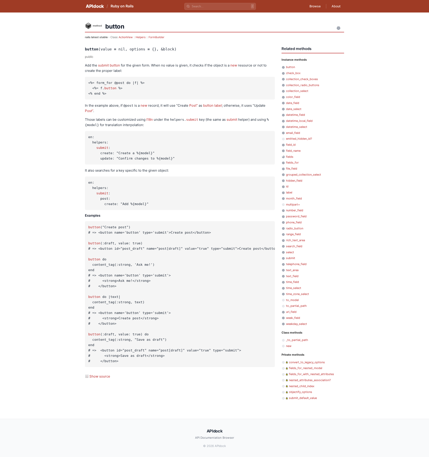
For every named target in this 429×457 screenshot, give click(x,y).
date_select (293, 109)
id (287, 186)
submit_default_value (303, 398)
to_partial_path (296, 305)
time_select (293, 288)
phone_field (294, 222)
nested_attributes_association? (310, 380)
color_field (293, 97)
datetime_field (295, 114)
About (336, 6)
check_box (293, 73)
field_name (293, 150)
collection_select (297, 91)
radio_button (294, 228)
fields (289, 156)
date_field (292, 103)
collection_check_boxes (302, 79)
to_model (292, 300)
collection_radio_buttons (302, 85)
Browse (315, 6)
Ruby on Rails (122, 6)
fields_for (292, 162)
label (218, 105)
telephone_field (296, 264)
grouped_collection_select (303, 174)
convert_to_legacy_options (307, 362)
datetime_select (296, 127)
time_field (292, 282)
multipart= (293, 204)
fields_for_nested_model (305, 368)
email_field (293, 133)
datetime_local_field (299, 121)
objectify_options (300, 392)
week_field (293, 318)
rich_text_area (295, 240)
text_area (292, 270)
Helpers (140, 37)
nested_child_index (301, 386)
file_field (291, 168)
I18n (149, 119)
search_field (294, 246)
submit (103, 65)
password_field (296, 216)
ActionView (126, 37)
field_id (291, 144)
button (115, 65)
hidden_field (294, 180)
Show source (99, 376)
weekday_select (296, 324)
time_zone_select (297, 294)
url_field (291, 312)
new (233, 65)
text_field (292, 276)
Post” (193, 105)
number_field (294, 210)
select (290, 252)
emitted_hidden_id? (299, 138)
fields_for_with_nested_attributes (311, 374)
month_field (294, 198)
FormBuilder (156, 37)
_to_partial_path (297, 340)
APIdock (95, 6)
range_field (293, 234)
